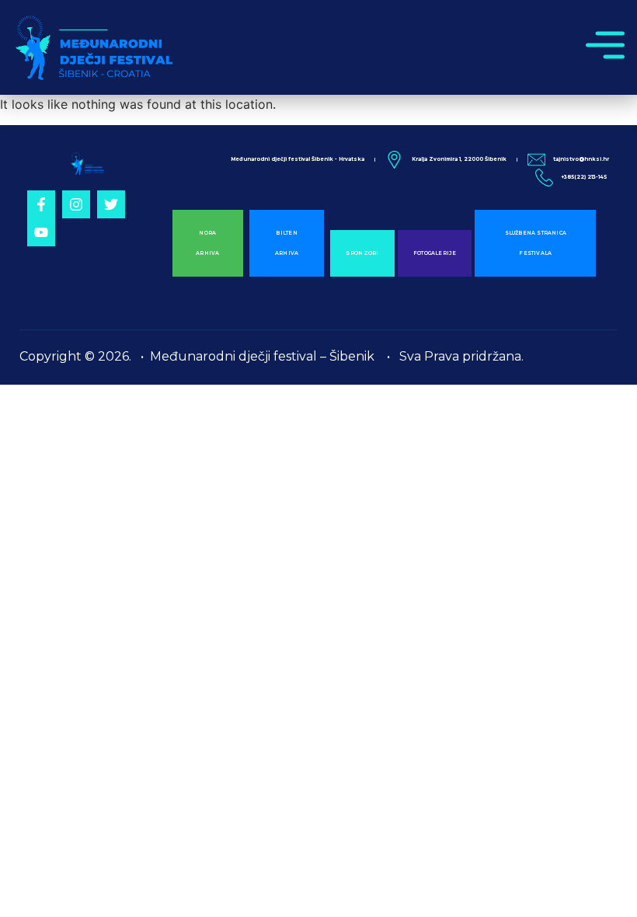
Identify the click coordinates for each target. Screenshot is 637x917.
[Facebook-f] (41, 204)
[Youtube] (41, 232)
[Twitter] (111, 204)
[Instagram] (76, 204)
